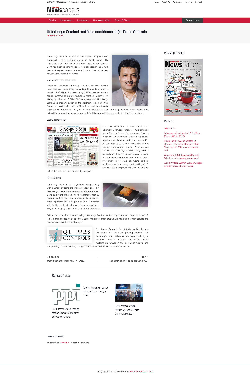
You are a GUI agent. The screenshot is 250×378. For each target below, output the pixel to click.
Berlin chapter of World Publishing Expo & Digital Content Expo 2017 (127, 309)
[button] (192, 20)
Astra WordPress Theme (141, 371)
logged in (64, 342)
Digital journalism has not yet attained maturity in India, (95, 291)
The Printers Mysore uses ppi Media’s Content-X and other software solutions (66, 312)
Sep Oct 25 (169, 128)
